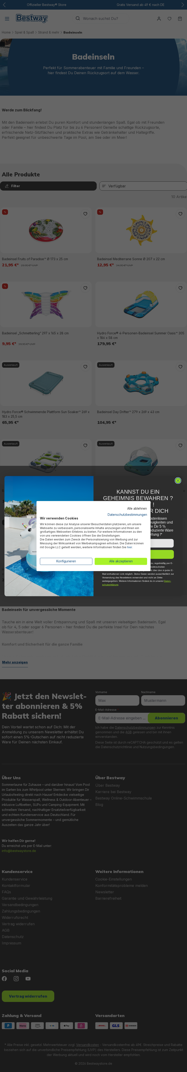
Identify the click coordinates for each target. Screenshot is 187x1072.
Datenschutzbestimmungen (127, 514)
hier (129, 547)
